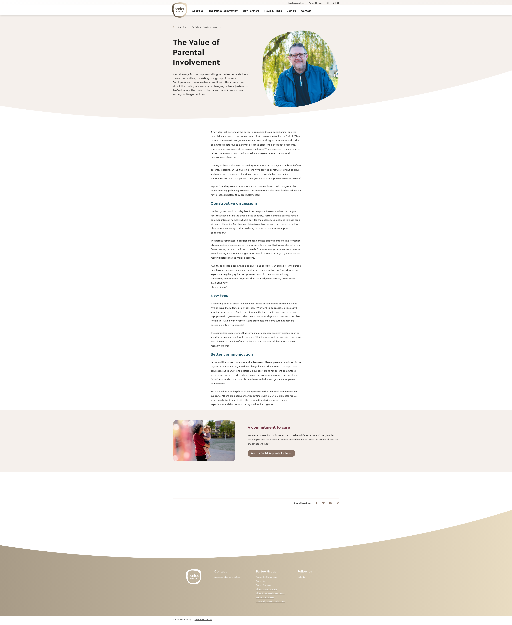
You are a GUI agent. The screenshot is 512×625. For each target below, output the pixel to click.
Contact (306, 10)
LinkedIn (301, 577)
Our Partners (251, 10)
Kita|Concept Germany (266, 589)
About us (197, 10)
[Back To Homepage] (178, 8)
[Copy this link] (337, 503)
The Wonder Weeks (265, 597)
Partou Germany (263, 585)
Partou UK (260, 581)
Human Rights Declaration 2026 (270, 601)
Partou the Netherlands (266, 577)
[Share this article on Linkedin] (330, 503)
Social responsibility (296, 3)
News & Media (273, 10)
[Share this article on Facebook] (316, 503)
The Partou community (223, 10)
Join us (291, 10)
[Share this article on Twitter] (323, 503)
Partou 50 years (315, 3)
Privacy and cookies (203, 619)
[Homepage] (173, 26)
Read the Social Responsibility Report (271, 453)
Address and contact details (227, 577)
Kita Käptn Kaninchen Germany (270, 593)
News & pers (183, 27)
